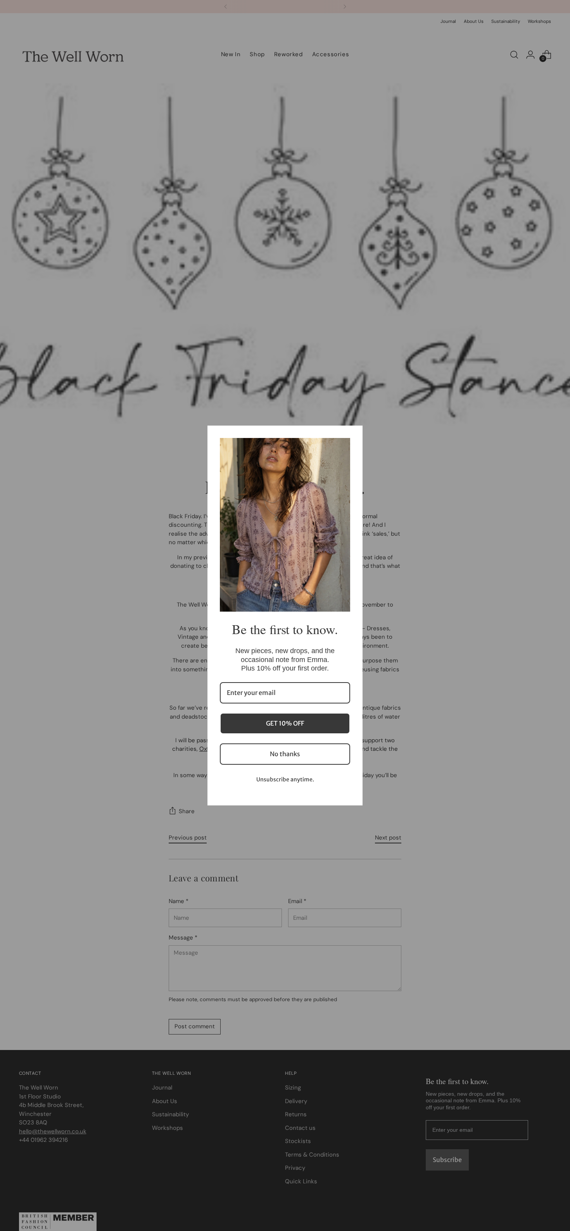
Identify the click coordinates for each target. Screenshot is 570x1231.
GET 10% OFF (285, 723)
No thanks (285, 754)
